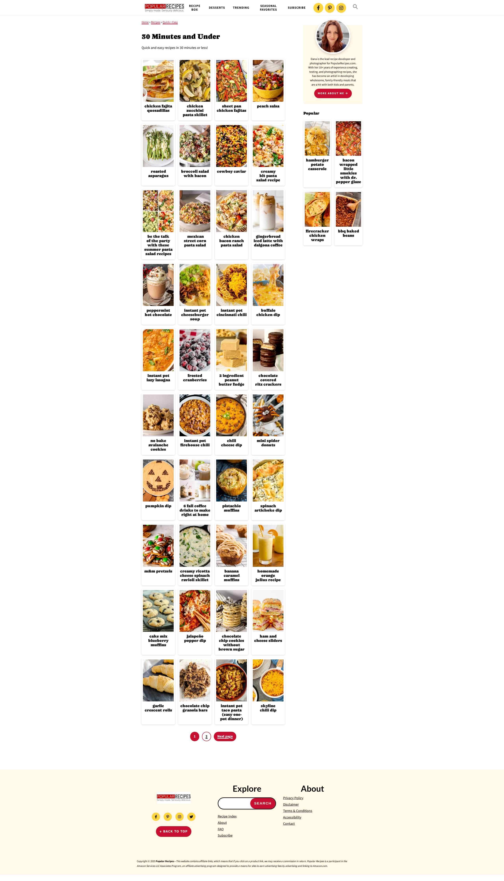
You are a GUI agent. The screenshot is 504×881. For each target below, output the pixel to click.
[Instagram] (341, 8)
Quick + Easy (170, 22)
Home (145, 22)
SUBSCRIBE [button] (297, 8)
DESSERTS (217, 8)
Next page (225, 736)
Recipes (155, 22)
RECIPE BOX (194, 8)
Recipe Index (227, 816)
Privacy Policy (293, 798)
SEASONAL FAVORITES (268, 8)
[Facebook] (318, 8)
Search (262, 803)
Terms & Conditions (297, 810)
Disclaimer (291, 804)
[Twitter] (191, 817)
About (222, 822)
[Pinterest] (330, 8)
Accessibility (292, 817)
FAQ (221, 829)
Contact (289, 823)
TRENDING (241, 8)
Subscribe (225, 835)
